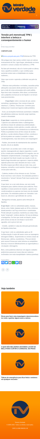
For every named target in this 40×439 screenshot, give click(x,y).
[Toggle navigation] (36, 15)
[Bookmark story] (3, 270)
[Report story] (7, 270)
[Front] (19, 7)
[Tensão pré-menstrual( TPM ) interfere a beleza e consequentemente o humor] (12, 56)
